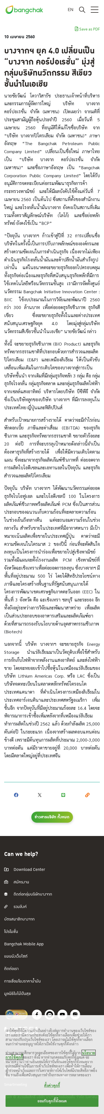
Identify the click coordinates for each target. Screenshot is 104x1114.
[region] (52, 1064)
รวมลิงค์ (19, 907)
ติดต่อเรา (11, 969)
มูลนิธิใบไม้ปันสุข (17, 993)
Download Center (28, 869)
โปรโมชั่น (11, 931)
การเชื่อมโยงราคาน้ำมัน (22, 981)
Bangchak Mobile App (24, 944)
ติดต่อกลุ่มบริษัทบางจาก (32, 894)
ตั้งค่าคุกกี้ (52, 1085)
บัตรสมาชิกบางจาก (19, 919)
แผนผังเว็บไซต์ (15, 956)
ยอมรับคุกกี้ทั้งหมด (52, 1100)
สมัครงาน (20, 882)
